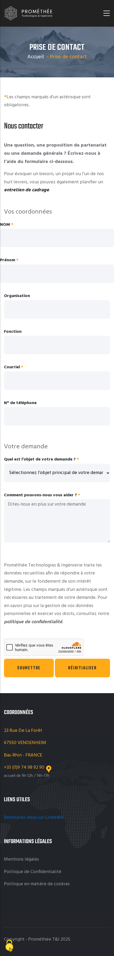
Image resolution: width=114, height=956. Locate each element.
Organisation (17, 296)
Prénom (7, 260)
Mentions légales (21, 859)
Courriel (12, 367)
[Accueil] (28, 13)
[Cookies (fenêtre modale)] (9, 946)
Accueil (35, 57)
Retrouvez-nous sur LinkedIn (34, 817)
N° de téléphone (20, 403)
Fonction (12, 331)
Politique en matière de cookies (37, 884)
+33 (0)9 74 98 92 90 (24, 767)
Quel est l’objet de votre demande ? (40, 459)
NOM (5, 224)
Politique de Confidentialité (32, 872)
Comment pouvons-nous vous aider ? (40, 495)
